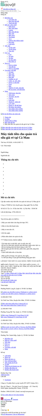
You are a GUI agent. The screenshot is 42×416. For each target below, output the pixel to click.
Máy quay (12, 35)
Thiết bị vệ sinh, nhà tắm (16, 88)
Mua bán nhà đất (14, 21)
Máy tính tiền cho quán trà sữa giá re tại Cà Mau (21, 274)
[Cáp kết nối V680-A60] (9, 280)
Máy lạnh (11, 75)
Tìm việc (11, 51)
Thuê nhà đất (13, 23)
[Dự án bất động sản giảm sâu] (10, 114)
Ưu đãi (7, 364)
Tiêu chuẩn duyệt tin (11, 363)
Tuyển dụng (12, 49)
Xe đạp (11, 58)
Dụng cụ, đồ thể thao (15, 105)
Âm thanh (12, 37)
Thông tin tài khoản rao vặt (13, 366)
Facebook (8, 380)
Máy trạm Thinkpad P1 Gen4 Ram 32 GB (14, 317)
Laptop (11, 30)
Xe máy (11, 56)
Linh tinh (11, 100)
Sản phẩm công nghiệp (16, 109)
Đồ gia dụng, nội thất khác (17, 89)
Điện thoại (12, 26)
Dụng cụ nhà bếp (14, 82)
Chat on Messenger (18, 414)
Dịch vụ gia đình (14, 68)
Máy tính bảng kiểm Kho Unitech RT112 (13, 305)
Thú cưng (12, 95)
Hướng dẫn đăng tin (11, 368)
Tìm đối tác (12, 67)
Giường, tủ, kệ (13, 79)
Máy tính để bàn (14, 32)
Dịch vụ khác (13, 65)
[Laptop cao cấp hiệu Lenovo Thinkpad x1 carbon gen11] (19, 292)
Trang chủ (8, 117)
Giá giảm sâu (13, 19)
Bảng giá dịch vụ (10, 359)
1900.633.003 (5, 375)
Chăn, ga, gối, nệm (14, 81)
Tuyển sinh (12, 47)
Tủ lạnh (11, 72)
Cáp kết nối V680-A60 (8, 282)
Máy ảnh (11, 33)
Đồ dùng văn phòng (15, 107)
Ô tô (10, 54)
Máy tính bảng (13, 28)
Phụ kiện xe (12, 61)
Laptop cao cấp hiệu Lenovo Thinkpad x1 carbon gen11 (18, 294)
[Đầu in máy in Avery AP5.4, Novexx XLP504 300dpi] (18, 327)
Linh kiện (12, 44)
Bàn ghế (11, 77)
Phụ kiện (11, 42)
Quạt (10, 84)
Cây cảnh (11, 103)
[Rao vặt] (8, 6)
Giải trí (11, 98)
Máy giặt (11, 74)
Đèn (10, 86)
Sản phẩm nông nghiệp (16, 110)
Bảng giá (7, 357)
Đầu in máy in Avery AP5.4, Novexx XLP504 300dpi (17, 328)
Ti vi (10, 39)
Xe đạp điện (12, 60)
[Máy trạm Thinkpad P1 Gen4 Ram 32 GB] (14, 315)
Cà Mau (7, 119)
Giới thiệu (8, 356)
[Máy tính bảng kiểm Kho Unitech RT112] (14, 303)
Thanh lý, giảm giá (14, 102)
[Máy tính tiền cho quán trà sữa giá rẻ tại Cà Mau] (16, 127)
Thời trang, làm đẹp (15, 93)
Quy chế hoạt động (11, 361)
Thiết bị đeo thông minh (16, 40)
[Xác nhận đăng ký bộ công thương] (12, 395)
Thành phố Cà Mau (11, 120)
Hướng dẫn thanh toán (12, 370)
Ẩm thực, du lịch (14, 96)
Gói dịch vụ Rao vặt (9, 9)
